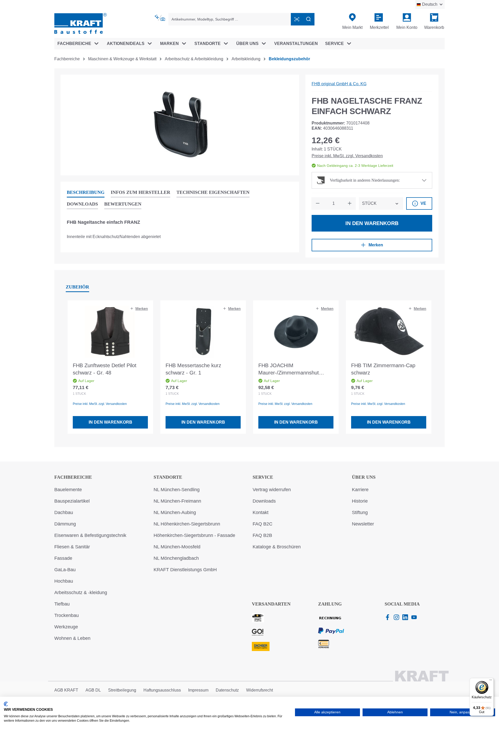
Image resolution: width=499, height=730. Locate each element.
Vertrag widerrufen (272, 489)
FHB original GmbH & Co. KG (339, 84)
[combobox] (229, 19)
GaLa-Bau (65, 569)
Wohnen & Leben (72, 638)
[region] (180, 125)
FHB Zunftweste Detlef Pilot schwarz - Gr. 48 (104, 369)
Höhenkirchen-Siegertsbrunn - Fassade (194, 535)
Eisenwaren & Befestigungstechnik (90, 535)
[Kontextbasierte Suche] (160, 18)
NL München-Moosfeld (177, 546)
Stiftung (360, 512)
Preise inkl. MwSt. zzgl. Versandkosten (347, 156)
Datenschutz (227, 690)
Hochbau (63, 581)
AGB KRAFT (66, 690)
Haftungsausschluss (162, 690)
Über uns (364, 477)
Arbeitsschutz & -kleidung (80, 592)
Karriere (360, 489)
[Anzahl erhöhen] (349, 203)
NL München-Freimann (177, 501)
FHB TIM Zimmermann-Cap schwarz (383, 369)
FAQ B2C (262, 524)
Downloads (264, 501)
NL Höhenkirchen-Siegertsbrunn (187, 524)
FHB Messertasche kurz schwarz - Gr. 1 (193, 369)
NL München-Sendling (177, 489)
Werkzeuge (66, 626)
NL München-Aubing (175, 512)
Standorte (168, 477)
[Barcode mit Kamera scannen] (297, 19)
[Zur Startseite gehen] (80, 23)
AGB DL (93, 690)
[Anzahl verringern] (317, 203)
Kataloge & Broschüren (277, 546)
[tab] (85, 193)
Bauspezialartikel (72, 501)
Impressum (198, 690)
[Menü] (491, 681)
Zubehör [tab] (77, 287)
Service (263, 477)
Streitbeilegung (122, 690)
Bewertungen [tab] (122, 204)
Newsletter (363, 524)
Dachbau (63, 512)
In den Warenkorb (371, 223)
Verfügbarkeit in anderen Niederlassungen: (365, 180)
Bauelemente (68, 489)
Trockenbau (66, 615)
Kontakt (260, 512)
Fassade (63, 558)
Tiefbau (62, 604)
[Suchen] (308, 19)
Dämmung (65, 524)
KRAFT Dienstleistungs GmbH (185, 569)
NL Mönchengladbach (176, 558)
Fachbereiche (73, 477)
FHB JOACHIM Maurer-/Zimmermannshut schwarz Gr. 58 (288, 369)
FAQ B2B (262, 535)
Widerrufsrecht (259, 690)
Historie (360, 501)
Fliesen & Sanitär (72, 546)
